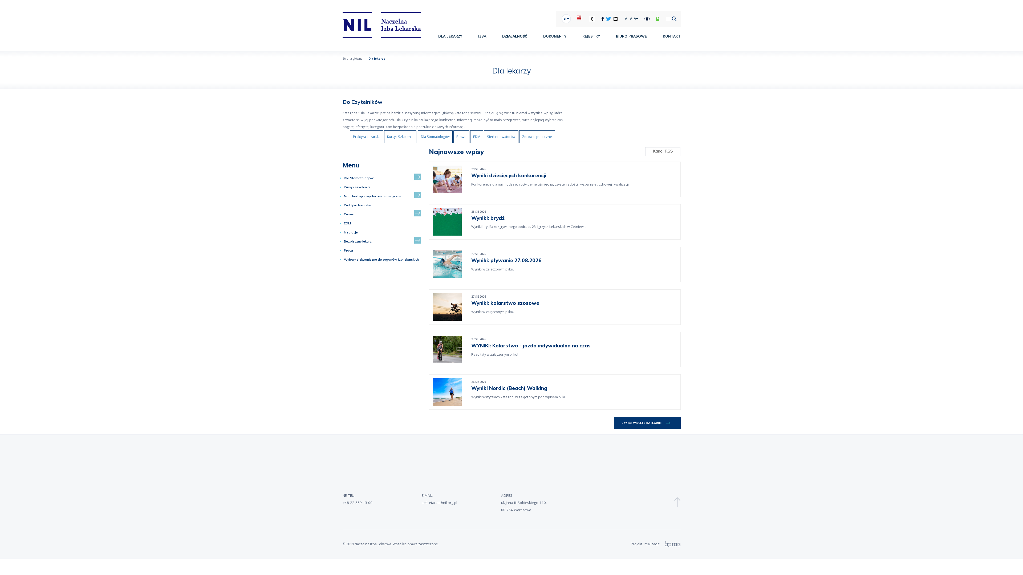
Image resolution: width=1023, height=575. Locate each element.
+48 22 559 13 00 (357, 502)
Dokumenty (554, 36)
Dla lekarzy (450, 36)
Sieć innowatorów (501, 136)
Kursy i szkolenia (357, 187)
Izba (482, 36)
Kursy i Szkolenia (400, 136)
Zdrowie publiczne (537, 136)
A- (626, 18)
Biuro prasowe (631, 36)
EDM (476, 136)
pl (565, 18)
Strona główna (353, 58)
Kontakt (672, 36)
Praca (348, 250)
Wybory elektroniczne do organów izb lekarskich (381, 259)
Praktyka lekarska (357, 205)
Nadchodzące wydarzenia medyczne (372, 196)
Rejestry (591, 36)
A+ (636, 18)
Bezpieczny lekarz (358, 241)
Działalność (514, 36)
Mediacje (351, 232)
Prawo (461, 136)
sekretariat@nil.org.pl (439, 502)
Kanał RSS (663, 151)
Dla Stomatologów (435, 136)
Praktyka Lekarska (366, 136)
